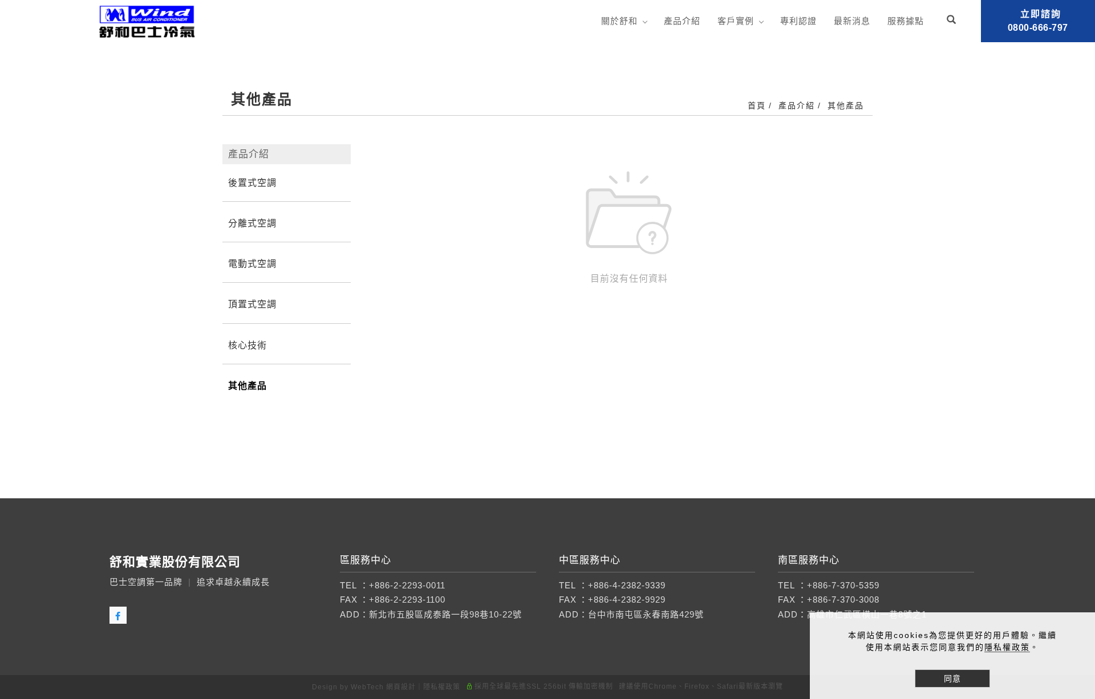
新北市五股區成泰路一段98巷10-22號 (445, 614)
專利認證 (798, 21)
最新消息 (852, 21)
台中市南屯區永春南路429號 (646, 614)
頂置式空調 (252, 304)
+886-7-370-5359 (843, 585)
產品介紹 (682, 21)
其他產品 (846, 105)
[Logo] (147, 21)
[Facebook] (119, 615)
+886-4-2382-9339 (627, 585)
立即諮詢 (1038, 20)
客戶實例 (735, 21)
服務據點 (905, 21)
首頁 (757, 105)
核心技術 (247, 345)
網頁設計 (401, 687)
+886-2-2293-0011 (407, 585)
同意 (952, 678)
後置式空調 (252, 183)
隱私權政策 (1007, 647)
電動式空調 (252, 264)
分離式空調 (252, 223)
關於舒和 (619, 21)
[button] (952, 21)
